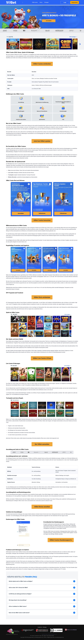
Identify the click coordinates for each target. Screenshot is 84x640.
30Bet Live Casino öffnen (42, 358)
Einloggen (46, 2)
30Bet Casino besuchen (42, 220)
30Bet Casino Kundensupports (61, 540)
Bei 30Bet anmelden (42, 444)
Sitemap (44, 627)
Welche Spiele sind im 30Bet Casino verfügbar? (21, 581)
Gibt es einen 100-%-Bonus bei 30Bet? (18, 587)
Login (64, 2)
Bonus (41, 2)
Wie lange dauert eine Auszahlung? (18, 600)
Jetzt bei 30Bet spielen (42, 141)
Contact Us (40, 627)
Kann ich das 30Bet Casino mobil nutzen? (19, 612)
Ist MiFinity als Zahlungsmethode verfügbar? (20, 593)
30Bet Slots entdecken (42, 297)
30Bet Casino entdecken (42, 64)
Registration (75, 2)
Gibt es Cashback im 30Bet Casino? (18, 606)
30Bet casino (35, 2)
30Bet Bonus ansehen (42, 507)
